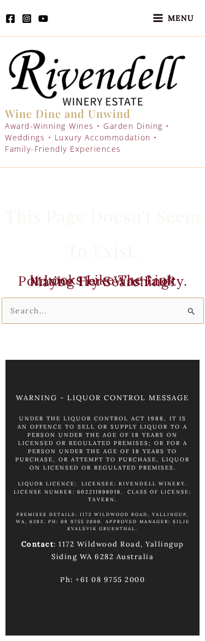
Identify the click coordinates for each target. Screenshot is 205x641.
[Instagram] (27, 18)
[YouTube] (43, 18)
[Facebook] (10, 18)
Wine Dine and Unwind (68, 113)
